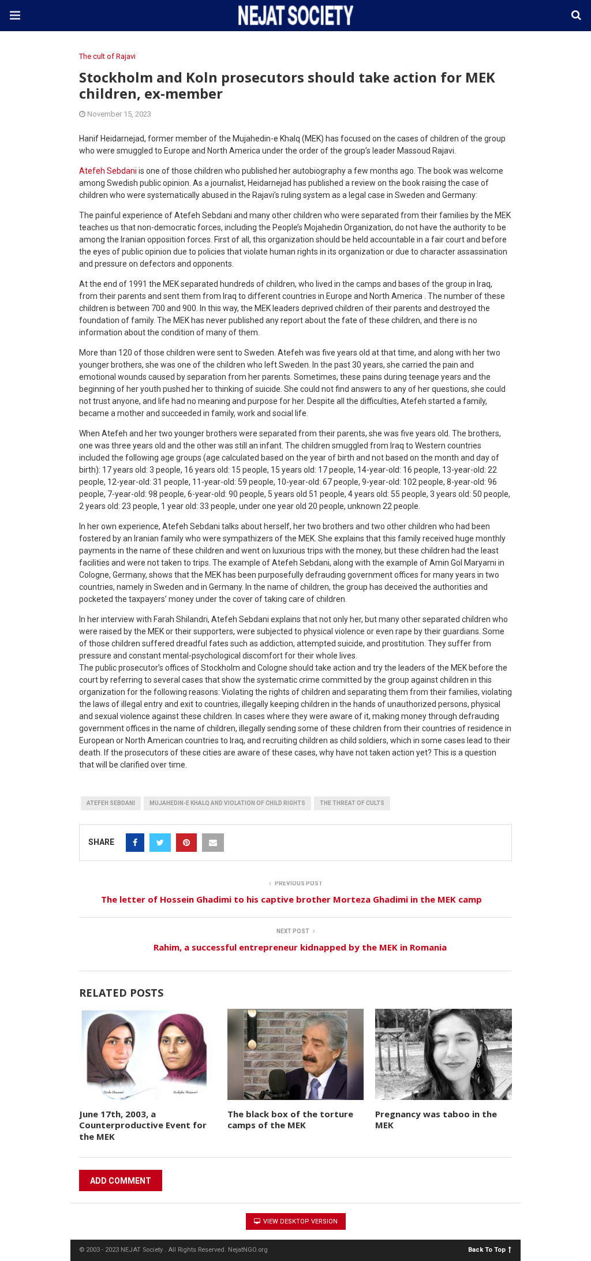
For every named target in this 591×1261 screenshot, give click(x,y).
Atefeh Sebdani (108, 170)
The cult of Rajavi (107, 56)
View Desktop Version (299, 1221)
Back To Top (487, 1249)
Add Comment (120, 1180)
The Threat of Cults (352, 803)
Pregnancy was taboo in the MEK (436, 1119)
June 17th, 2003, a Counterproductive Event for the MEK (143, 1125)
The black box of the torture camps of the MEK (290, 1119)
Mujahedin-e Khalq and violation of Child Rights (227, 803)
